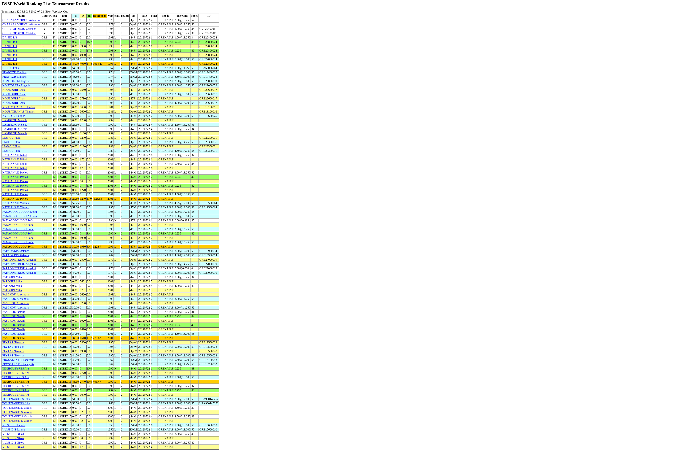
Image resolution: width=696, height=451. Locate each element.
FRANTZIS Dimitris (14, 72)
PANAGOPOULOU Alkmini (19, 211)
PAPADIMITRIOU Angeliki (19, 259)
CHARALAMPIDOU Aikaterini (21, 20)
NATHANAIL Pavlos (15, 172)
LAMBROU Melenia (14, 120)
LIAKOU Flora (11, 137)
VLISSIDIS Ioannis (13, 425)
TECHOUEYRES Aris (15, 368)
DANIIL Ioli (9, 37)
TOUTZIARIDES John (16, 399)
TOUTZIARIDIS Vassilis (17, 407)
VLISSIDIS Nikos (13, 433)
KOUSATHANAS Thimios (18, 107)
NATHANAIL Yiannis (15, 203)
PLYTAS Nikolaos (13, 342)
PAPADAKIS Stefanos (15, 250)
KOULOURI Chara (14, 89)
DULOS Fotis (10, 68)
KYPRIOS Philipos (13, 115)
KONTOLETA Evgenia (16, 81)
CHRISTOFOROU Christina (19, 28)
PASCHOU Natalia (13, 311)
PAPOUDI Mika (12, 277)
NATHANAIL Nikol (14, 155)
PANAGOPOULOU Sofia (18, 220)
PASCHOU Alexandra (15, 294)
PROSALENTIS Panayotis (18, 359)
